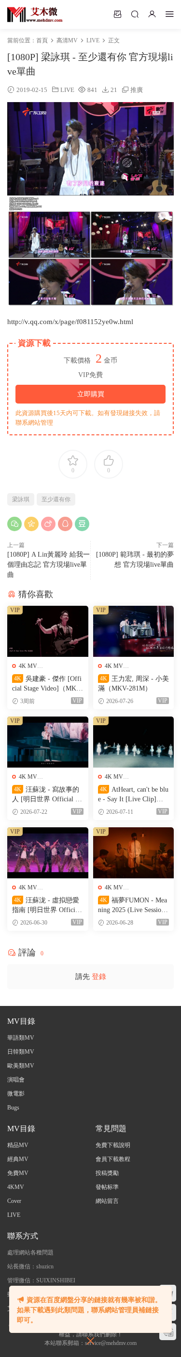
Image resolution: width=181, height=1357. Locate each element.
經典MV (17, 1159)
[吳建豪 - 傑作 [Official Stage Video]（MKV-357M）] (47, 631)
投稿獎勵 (107, 1173)
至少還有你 (56, 499)
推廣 (136, 89)
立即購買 (90, 394)
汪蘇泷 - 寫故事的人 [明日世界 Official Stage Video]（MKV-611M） (46, 795)
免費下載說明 (113, 1145)
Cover (14, 1201)
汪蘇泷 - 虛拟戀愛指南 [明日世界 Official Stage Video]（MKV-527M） (47, 906)
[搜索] (134, 14)
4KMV (15, 1187)
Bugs (13, 1107)
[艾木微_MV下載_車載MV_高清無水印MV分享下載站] (35, 14)
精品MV (17, 1145)
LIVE (67, 89)
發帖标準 (107, 1187)
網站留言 (107, 1201)
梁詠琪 (20, 499)
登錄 (99, 976)
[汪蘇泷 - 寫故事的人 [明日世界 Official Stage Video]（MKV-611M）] (47, 742)
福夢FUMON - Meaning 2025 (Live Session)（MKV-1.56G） (132, 906)
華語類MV (20, 1037)
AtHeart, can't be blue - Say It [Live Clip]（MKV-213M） (133, 795)
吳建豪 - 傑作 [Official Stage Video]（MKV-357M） (47, 684)
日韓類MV (20, 1051)
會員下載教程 (113, 1159)
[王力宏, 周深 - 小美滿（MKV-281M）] (133, 631)
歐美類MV (20, 1065)
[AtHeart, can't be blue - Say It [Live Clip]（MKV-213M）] (133, 742)
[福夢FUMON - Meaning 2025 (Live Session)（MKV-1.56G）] (133, 852)
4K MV (28, 666)
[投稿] (117, 14)
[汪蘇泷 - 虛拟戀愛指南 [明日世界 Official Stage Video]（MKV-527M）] (47, 852)
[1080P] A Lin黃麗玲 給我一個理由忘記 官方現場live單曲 (48, 564)
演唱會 (16, 1079)
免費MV (17, 1173)
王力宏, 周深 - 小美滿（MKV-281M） (133, 683)
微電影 (16, 1093)
